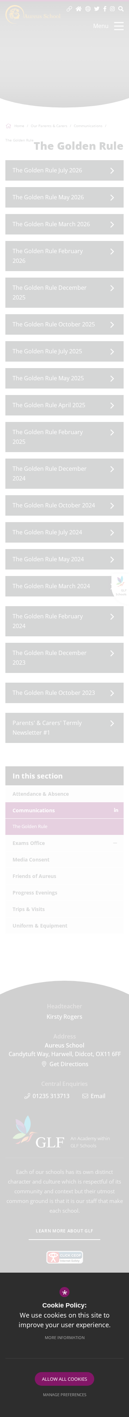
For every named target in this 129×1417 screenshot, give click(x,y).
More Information (65, 1337)
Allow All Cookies (64, 1379)
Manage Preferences (64, 1394)
